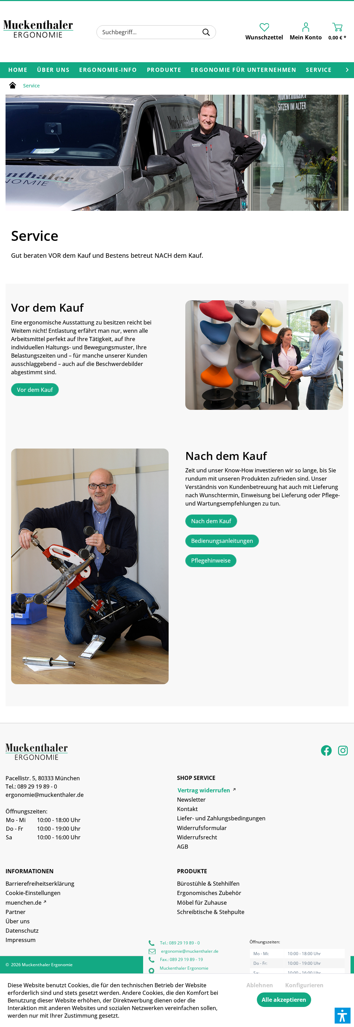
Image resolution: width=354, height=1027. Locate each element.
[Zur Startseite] (13, 86)
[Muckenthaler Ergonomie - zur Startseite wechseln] (38, 31)
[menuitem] (156, 32)
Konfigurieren (304, 985)
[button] (343, 1016)
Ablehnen (259, 985)
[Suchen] (206, 32)
